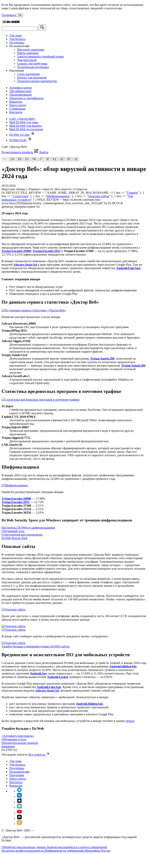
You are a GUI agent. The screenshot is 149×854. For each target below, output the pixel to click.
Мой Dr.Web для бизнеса (25, 125)
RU (5, 159)
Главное (132, 192)
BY (69, 159)
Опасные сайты (98, 196)
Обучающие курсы (14, 739)
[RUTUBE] (19, 818)
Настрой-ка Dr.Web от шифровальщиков (28, 527)
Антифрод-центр (20, 87)
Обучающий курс (13, 531)
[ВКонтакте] (19, 796)
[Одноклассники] (19, 823)
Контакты (15, 112)
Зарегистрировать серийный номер (40, 56)
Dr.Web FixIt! (18, 140)
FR (34, 159)
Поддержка (16, 42)
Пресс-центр (17, 105)
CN (12, 159)
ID (76, 159)
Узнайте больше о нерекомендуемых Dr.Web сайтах (36, 646)
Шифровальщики (58, 196)
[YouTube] (19, 813)
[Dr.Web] (11, 22)
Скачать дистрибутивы (32, 63)
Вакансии (15, 101)
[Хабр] (19, 807)
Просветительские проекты (20, 743)
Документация (26, 60)
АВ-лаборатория (20, 91)
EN (19, 159)
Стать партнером (28, 74)
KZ (54, 159)
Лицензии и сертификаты (26, 98)
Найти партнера (27, 53)
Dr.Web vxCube (19, 134)
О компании (17, 108)
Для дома (15, 35)
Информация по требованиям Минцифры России (77, 850)
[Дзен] (19, 802)
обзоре (130, 721)
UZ (61, 159)
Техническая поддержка (33, 67)
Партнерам (16, 775)
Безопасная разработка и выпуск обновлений (77, 847)
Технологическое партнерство (37, 81)
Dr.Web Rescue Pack (15, 538)
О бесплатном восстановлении (22, 534)
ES (27, 159)
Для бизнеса (17, 39)
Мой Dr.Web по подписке (26, 129)
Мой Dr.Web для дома (23, 122)
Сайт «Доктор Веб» (22, 118)
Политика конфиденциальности (23, 850)
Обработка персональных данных (24, 847)
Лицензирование (20, 94)
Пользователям (19, 771)
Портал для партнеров (32, 77)
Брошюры (8, 746)
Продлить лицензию (30, 49)
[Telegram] (19, 791)
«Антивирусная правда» (18, 736)
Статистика (20, 196)
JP (47, 159)
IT (41, 159)
